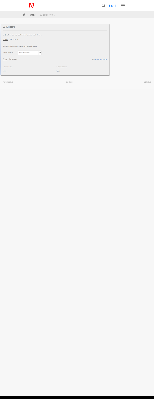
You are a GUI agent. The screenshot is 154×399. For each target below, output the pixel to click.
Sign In (113, 5)
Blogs (32, 14)
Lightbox (69, 82)
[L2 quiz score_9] (55, 76)
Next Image (147, 82)
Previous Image (8, 82)
